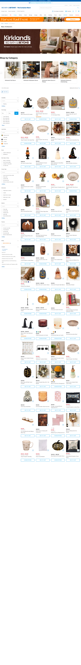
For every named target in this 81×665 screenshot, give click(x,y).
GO (16, 113)
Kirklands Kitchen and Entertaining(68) (9, 261)
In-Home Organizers (20, 11)
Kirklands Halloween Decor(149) (8, 256)
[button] (10, 98)
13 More (3, 146)
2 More (3, 266)
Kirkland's (49, 0)
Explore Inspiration (11, 11)
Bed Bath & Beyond (42, 0)
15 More (3, 218)
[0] (79, 11)
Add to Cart (28, 119)
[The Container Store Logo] (13, 8)
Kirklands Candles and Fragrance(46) (9, 264)
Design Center (4, 11)
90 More (3, 106)
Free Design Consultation (58, 11)
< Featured (4, 250)
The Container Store (33, 0)
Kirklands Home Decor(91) (7, 258)
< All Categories (5, 249)
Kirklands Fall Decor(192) (7, 254)
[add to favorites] (33, 108)
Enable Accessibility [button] (76, 5)
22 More (3, 184)
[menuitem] (4, 11)
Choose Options (42, 119)
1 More (3, 125)
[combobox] (57, 8)
